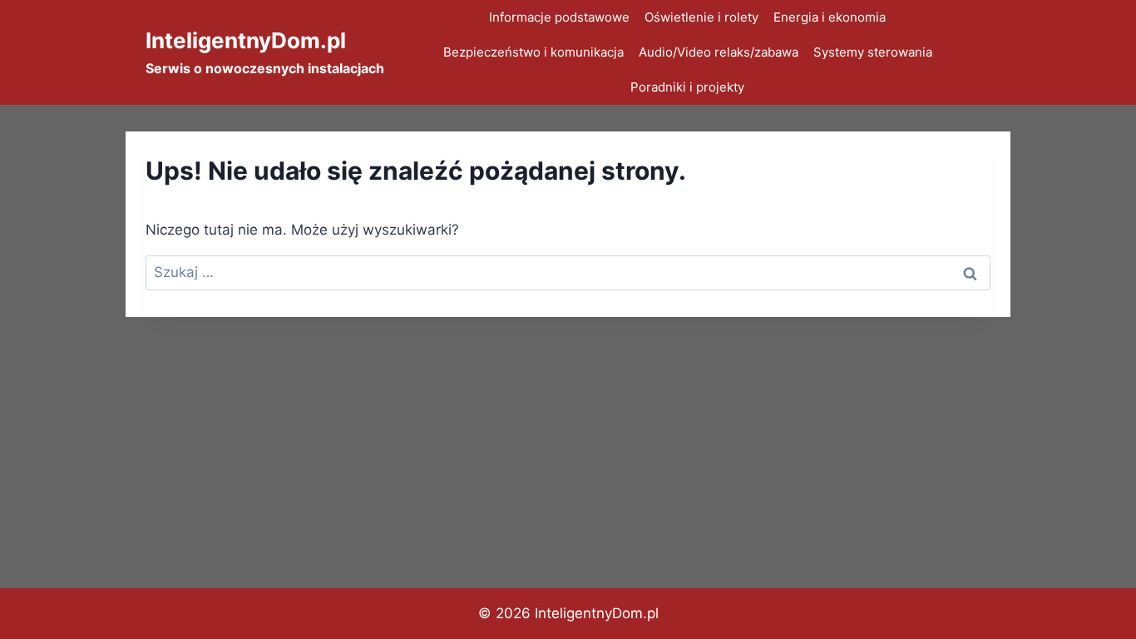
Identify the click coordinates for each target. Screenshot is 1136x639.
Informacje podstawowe (559, 17)
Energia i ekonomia (829, 17)
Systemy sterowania (872, 52)
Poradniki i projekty (687, 87)
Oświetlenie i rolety (701, 17)
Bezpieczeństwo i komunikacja (533, 52)
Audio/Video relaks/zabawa (718, 52)
